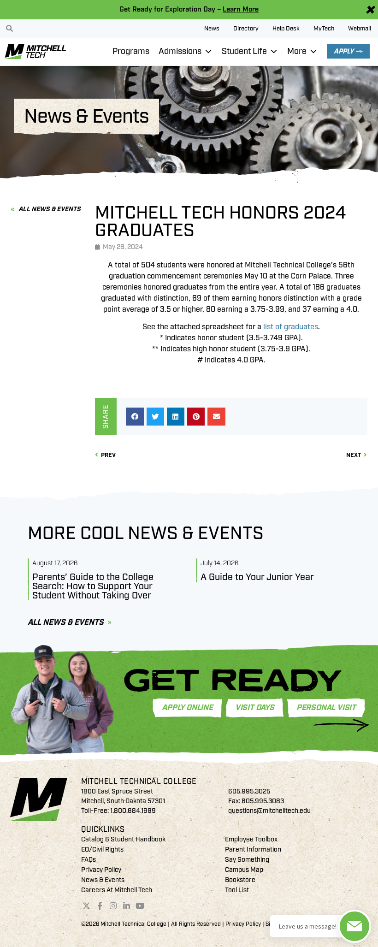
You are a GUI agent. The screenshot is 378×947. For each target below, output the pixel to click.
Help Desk (286, 28)
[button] (134, 416)
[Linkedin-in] (126, 905)
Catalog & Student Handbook (123, 839)
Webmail (359, 28)
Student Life (244, 51)
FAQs (88, 860)
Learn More (241, 9)
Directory (246, 28)
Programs (130, 51)
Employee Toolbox (251, 839)
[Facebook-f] (100, 905)
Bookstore (240, 880)
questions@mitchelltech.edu (269, 811)
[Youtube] (139, 905)
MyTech (323, 28)
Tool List (237, 890)
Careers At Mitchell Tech (116, 890)
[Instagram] (113, 905)
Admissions (180, 51)
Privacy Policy (101, 870)
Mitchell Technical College (138, 781)
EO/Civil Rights (102, 849)
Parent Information (253, 849)
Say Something (247, 860)
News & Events (102, 880)
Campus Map (244, 870)
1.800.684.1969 (133, 811)
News (211, 28)
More (297, 51)
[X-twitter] (86, 905)
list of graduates (290, 326)
